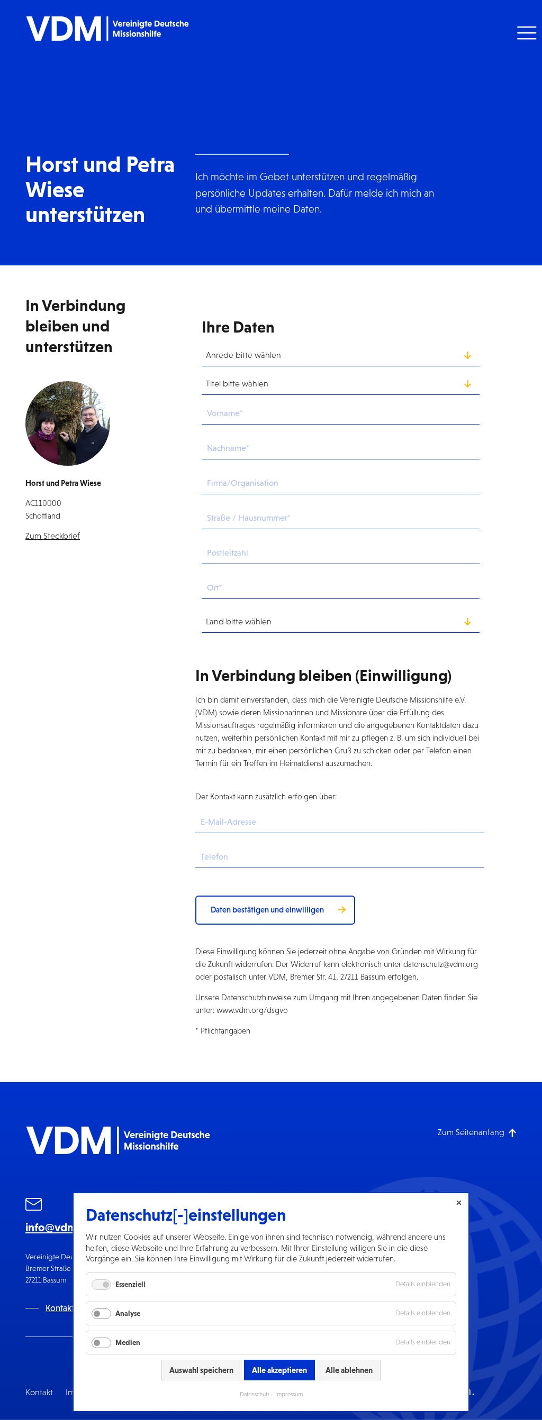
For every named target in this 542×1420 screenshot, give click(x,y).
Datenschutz (254, 1394)
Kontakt (39, 1392)
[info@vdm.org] (33, 1206)
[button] (525, 33)
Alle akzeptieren (279, 1370)
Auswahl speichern (201, 1370)
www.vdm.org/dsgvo (252, 1010)
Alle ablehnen (349, 1370)
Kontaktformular (76, 1308)
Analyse (127, 1313)
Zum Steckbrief (52, 535)
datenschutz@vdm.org (440, 964)
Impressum (289, 1394)
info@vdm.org (61, 1227)
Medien (127, 1342)
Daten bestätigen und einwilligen (267, 909)
